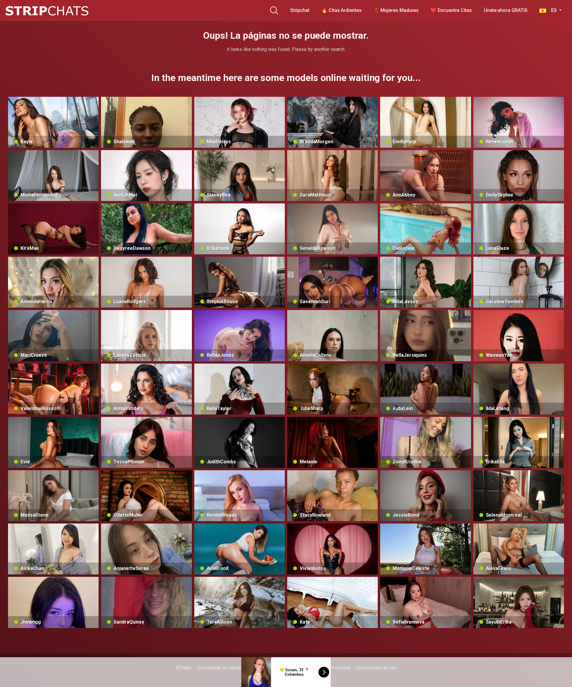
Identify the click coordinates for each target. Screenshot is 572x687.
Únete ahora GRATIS (506, 10)
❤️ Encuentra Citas (451, 10)
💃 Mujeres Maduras (396, 10)
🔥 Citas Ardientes (341, 10)
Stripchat (300, 10)
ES (552, 10)
